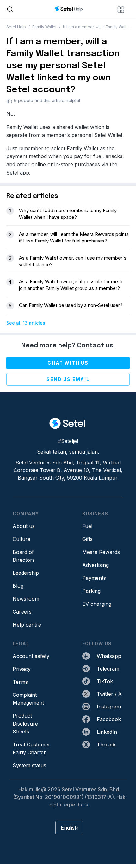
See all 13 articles (25, 323)
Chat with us (68, 362)
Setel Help (16, 26)
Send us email (68, 379)
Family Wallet (44, 26)
